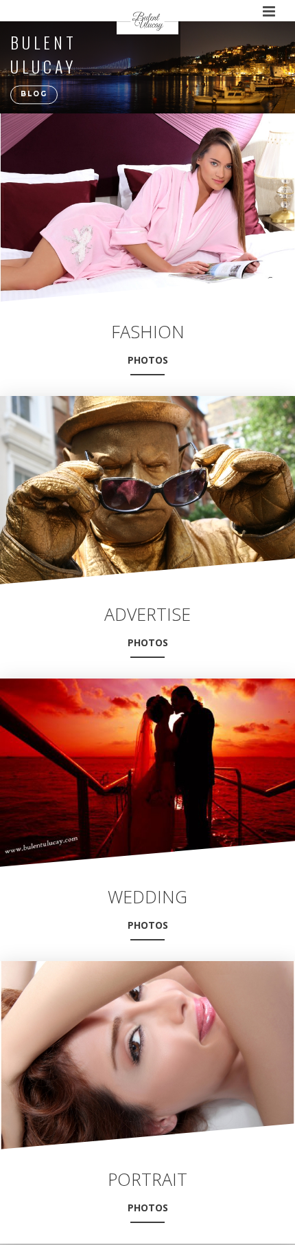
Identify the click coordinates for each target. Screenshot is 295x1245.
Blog (34, 94)
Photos (148, 359)
